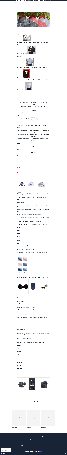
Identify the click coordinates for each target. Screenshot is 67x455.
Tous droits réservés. (35, 452)
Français (33, 449)
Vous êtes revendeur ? (23, 445)
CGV (21, 441)
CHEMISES (28, 2)
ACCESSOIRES (40, 2)
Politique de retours (23, 442)
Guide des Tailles (22, 439)
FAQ (21, 440)
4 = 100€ (25, 2)
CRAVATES (35, 2)
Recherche (22, 443)
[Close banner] (66, 0)
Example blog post (14, 427)
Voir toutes (54, 408)
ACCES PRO (44, 2)
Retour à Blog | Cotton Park (34, 401)
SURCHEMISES (32, 2)
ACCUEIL (22, 2)
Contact (21, 446)
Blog (21, 444)
